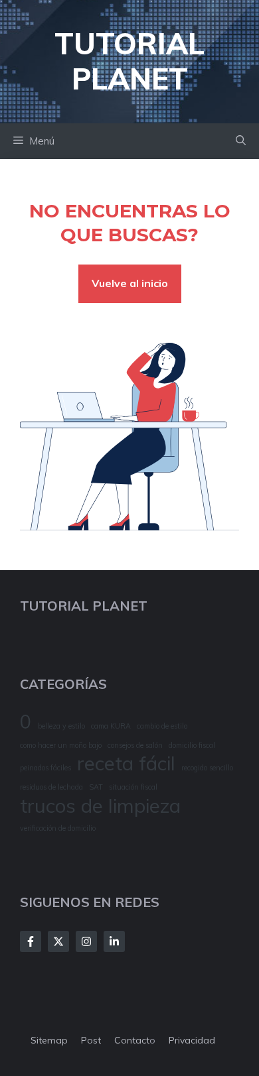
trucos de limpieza (100, 806)
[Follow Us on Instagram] (86, 941)
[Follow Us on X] (58, 941)
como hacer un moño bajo (61, 745)
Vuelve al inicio (130, 283)
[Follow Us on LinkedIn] (114, 941)
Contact (131, 1040)
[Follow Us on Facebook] (30, 941)
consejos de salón (135, 745)
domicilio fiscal (192, 745)
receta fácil (126, 763)
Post (91, 1040)
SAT (96, 787)
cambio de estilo (162, 726)
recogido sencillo (207, 767)
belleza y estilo (61, 726)
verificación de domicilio (58, 828)
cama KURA (111, 726)
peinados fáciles (45, 767)
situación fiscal (133, 787)
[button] (240, 141)
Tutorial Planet (129, 61)
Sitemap (49, 1040)
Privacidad (192, 1040)
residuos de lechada (51, 787)
